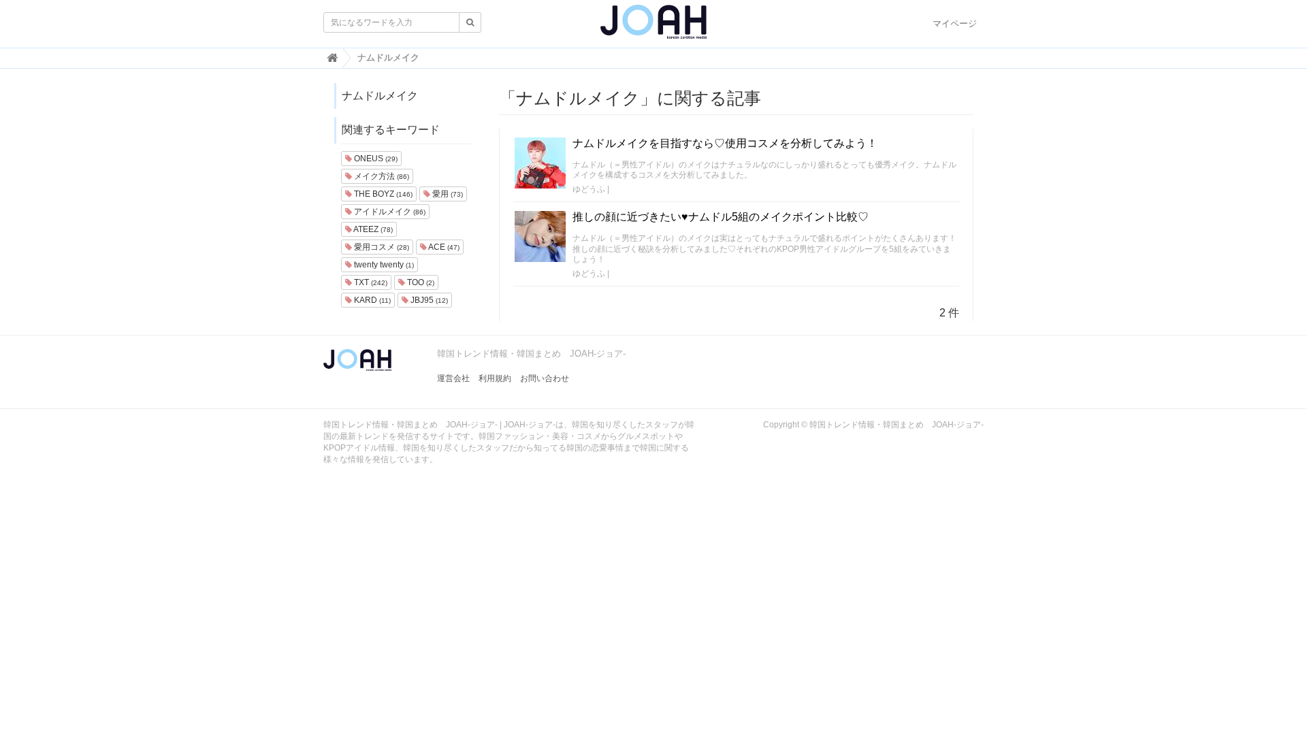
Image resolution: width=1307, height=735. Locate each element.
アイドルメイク (388, 211)
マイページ (955, 23)
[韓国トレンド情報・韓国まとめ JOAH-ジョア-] (653, 27)
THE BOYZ (382, 194)
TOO (419, 282)
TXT (369, 282)
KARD (371, 300)
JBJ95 (428, 300)
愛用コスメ (380, 247)
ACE (443, 247)
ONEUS (375, 158)
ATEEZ (372, 229)
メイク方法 (380, 176)
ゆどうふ (588, 189)
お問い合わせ (544, 378)
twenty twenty (383, 265)
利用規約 (495, 378)
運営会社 (453, 378)
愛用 (446, 194)
